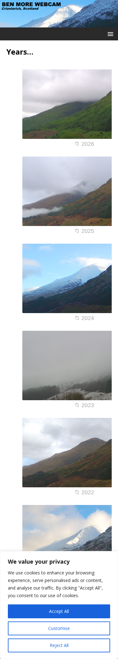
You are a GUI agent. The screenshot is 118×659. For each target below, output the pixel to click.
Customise (59, 628)
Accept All (59, 611)
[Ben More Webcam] (59, 24)
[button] (109, 33)
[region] (59, 605)
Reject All (59, 645)
